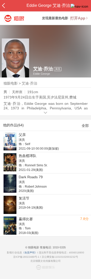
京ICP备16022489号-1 (26, 256)
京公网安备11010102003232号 (60, 256)
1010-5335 (59, 247)
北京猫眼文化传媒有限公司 (45, 261)
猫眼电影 (11, 83)
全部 (85, 126)
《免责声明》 (29, 252)
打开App (77, 18)
